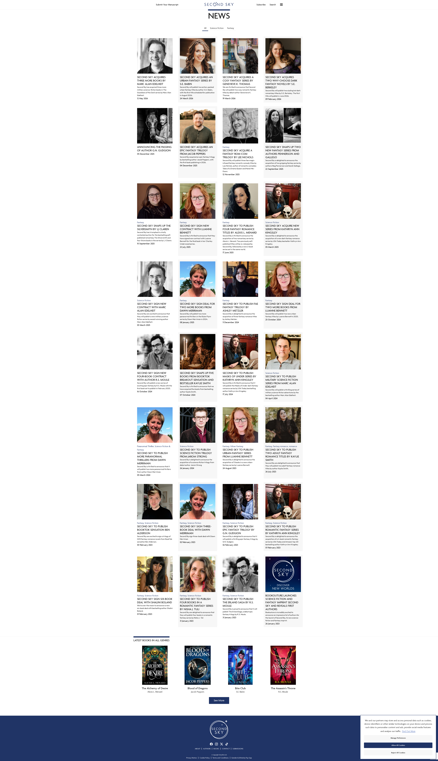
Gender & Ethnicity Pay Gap (241, 758)
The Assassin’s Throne (283, 688)
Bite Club (240, 688)
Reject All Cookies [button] (398, 753)
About (197, 749)
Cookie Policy (205, 758)
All (205, 28)
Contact (226, 749)
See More (219, 700)
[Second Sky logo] (219, 4)
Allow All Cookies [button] (398, 745)
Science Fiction (217, 28)
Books (216, 749)
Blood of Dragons (198, 688)
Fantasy (230, 28)
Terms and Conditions (220, 758)
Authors (207, 749)
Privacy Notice (191, 758)
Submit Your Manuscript (167, 4)
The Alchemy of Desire (155, 688)
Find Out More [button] (408, 731)
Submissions (238, 749)
